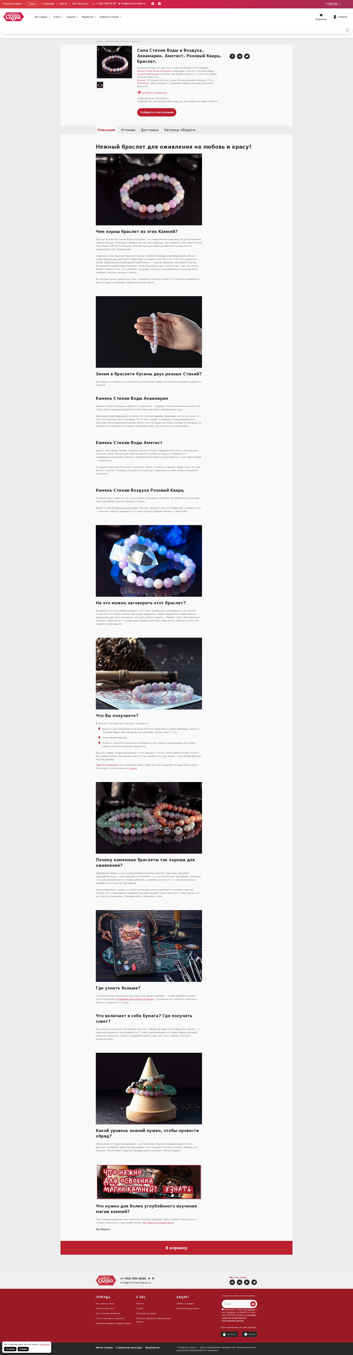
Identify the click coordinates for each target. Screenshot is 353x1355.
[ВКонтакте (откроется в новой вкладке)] (153, 3)
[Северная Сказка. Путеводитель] (239, 1282)
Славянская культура (129, 1347)
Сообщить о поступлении (157, 112)
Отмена (23, 1349)
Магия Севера (104, 1347)
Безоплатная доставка (187, 1308)
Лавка (32, 3)
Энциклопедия (12, 3)
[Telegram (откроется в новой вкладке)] (159, 3)
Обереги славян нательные (117, 41)
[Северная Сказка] (232, 1282)
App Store (231, 1334)
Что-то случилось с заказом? (110, 1318)
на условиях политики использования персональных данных (239, 1318)
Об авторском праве (146, 1313)
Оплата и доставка (105, 1308)
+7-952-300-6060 (133, 1278)
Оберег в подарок (185, 1303)
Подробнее (44, 1344)
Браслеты (136, 41)
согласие (231, 1312)
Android (252, 1334)
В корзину (177, 1248)
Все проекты (80, 3)
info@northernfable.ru (133, 3)
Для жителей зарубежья (108, 1313)
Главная (99, 41)
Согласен (10, 1349)
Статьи (139, 1308)
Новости (140, 1303)
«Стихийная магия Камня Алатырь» (135, 999)
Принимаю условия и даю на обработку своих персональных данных (239, 1315)
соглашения (249, 1309)
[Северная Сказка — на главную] (14, 17)
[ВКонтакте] (239, 56)
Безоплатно (152, 1347)
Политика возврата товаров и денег (114, 1323)
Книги (63, 3)
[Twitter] (247, 56)
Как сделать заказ (105, 1303)
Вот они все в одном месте (158, 1222)
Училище (48, 3)
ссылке (133, 768)
